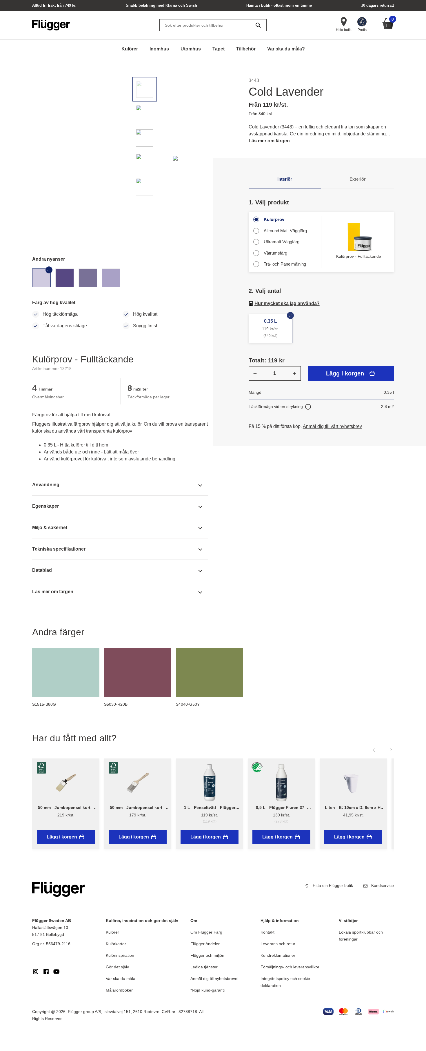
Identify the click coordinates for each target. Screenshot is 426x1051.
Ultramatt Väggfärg (281, 241)
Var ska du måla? (286, 48)
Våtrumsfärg (275, 253)
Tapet (218, 48)
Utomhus (191, 48)
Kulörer (129, 48)
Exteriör (357, 179)
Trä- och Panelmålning (285, 264)
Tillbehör (246, 48)
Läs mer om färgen (269, 140)
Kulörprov (274, 219)
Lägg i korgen (345, 373)
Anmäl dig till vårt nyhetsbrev (332, 426)
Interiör (284, 179)
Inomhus (159, 48)
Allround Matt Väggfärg (285, 230)
